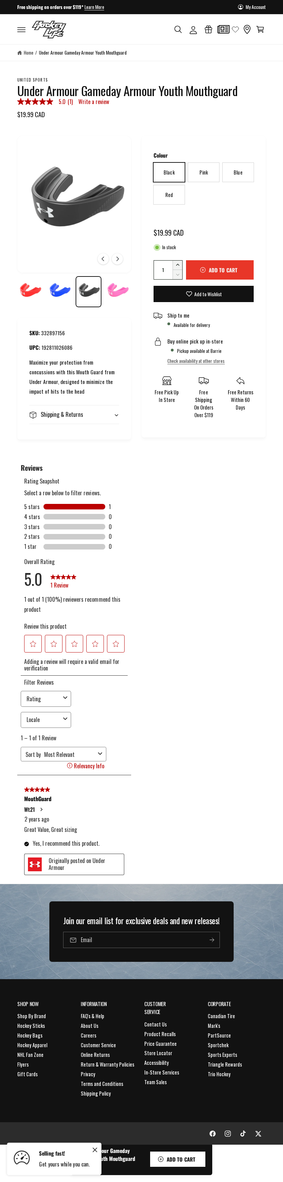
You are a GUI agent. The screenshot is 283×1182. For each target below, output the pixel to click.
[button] (21, 29)
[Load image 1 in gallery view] (30, 291)
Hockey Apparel (32, 1045)
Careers (88, 1035)
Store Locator (158, 1053)
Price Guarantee (160, 1043)
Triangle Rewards (225, 1064)
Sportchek (218, 1045)
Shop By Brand (31, 1016)
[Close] (95, 1150)
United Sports (32, 80)
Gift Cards (27, 1074)
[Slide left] (103, 258)
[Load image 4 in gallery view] (118, 291)
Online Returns (95, 1054)
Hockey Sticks (31, 1025)
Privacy (88, 1074)
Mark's (214, 1025)
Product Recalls (160, 1034)
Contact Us (155, 1024)
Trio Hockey (219, 1074)
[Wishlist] (235, 29)
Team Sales (155, 1082)
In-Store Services (161, 1072)
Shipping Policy (96, 1093)
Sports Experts (222, 1054)
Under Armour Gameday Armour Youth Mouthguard (83, 52)
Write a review (93, 101)
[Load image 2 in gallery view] (59, 291)
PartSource (219, 1035)
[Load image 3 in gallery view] (88, 291)
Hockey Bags (29, 1035)
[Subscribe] (211, 940)
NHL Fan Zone (30, 1054)
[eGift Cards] (208, 29)
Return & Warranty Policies (107, 1064)
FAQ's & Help (92, 1016)
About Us (89, 1025)
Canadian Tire (221, 1016)
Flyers (23, 1064)
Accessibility (156, 1062)
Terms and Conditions (102, 1083)
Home (28, 52)
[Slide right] (117, 258)
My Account (256, 6)
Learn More (94, 6)
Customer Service (98, 1045)
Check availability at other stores (196, 360)
